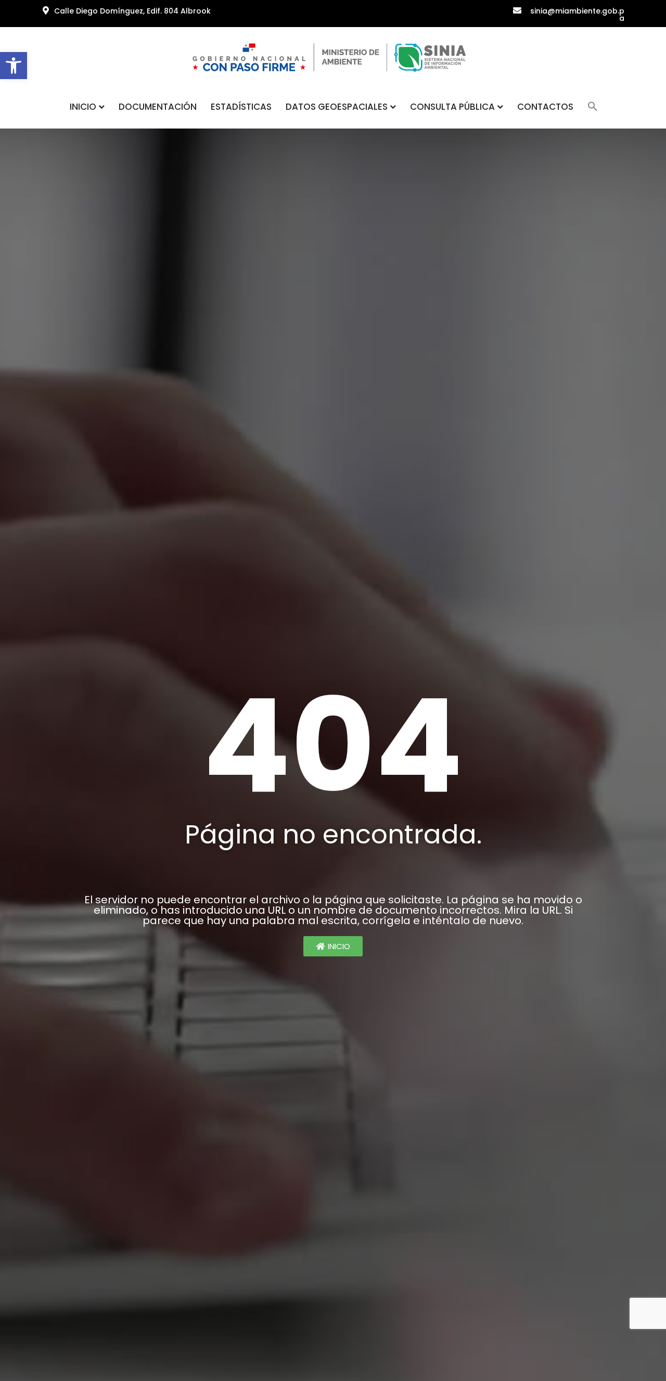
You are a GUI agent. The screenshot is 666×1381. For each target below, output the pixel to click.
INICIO (83, 106)
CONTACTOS (545, 106)
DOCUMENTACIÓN (158, 106)
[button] (13, 65)
